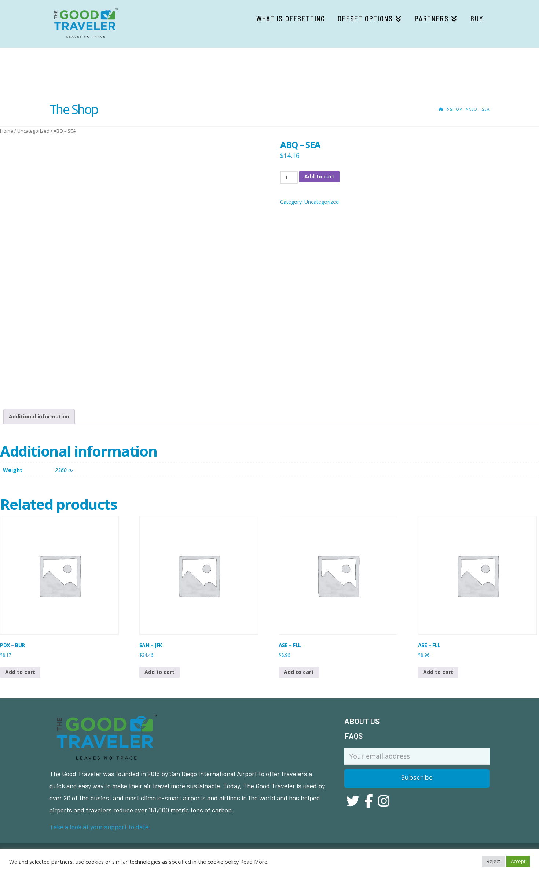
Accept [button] (518, 861)
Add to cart (319, 176)
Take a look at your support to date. (100, 827)
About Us (362, 721)
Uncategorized (33, 131)
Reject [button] (493, 861)
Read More (253, 861)
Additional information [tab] (39, 416)
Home (6, 131)
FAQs (353, 735)
